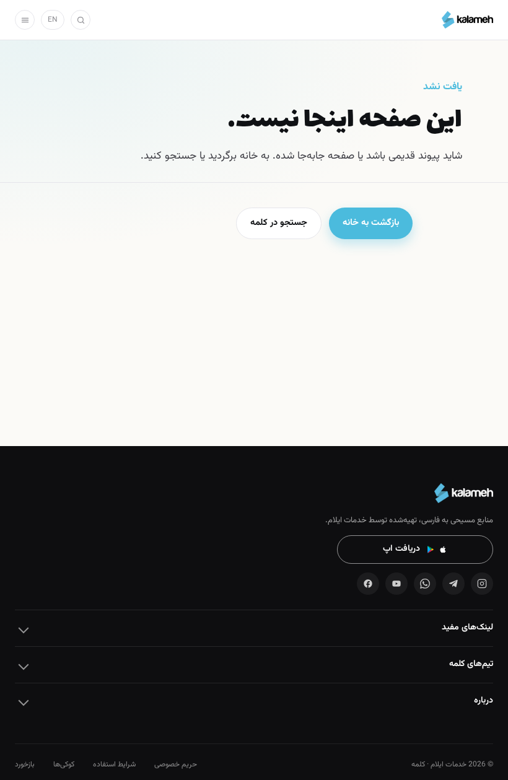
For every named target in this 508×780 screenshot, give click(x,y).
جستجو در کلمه (278, 223)
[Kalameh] (467, 19)
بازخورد (25, 764)
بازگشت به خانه (371, 223)
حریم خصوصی (175, 764)
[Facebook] (368, 583)
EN (53, 19)
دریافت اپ (401, 549)
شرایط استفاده (114, 764)
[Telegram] (453, 583)
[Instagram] (482, 583)
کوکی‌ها (63, 764)
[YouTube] (396, 583)
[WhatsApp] (425, 583)
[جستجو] (80, 20)
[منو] (25, 20)
